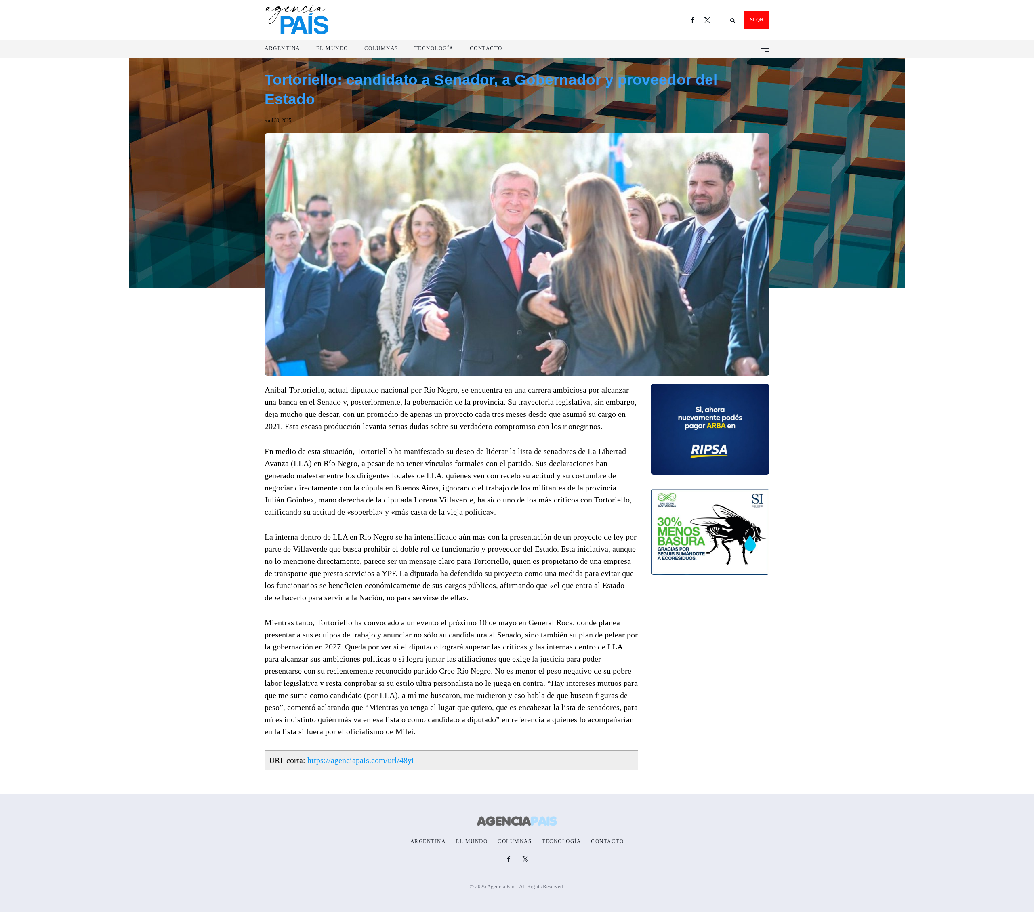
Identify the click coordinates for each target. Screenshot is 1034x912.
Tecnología (434, 48)
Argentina (282, 48)
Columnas (381, 48)
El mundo (332, 48)
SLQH (756, 20)
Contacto (486, 48)
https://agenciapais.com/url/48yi (360, 760)
